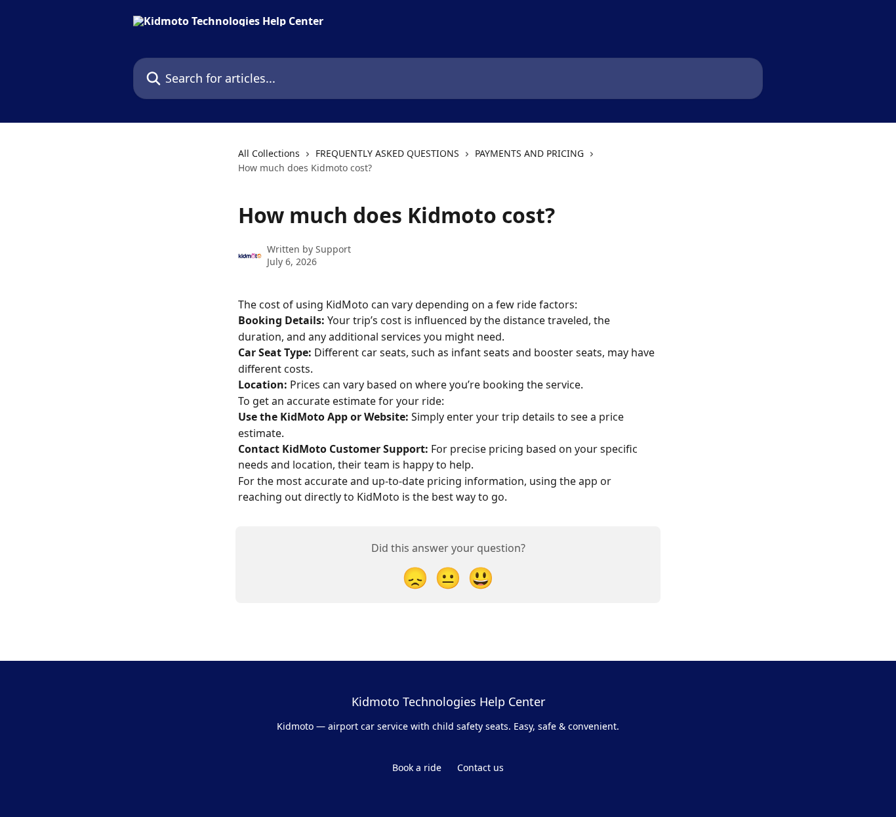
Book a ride (416, 767)
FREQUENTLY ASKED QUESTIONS (387, 153)
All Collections (269, 153)
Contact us (480, 767)
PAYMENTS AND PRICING (529, 153)
